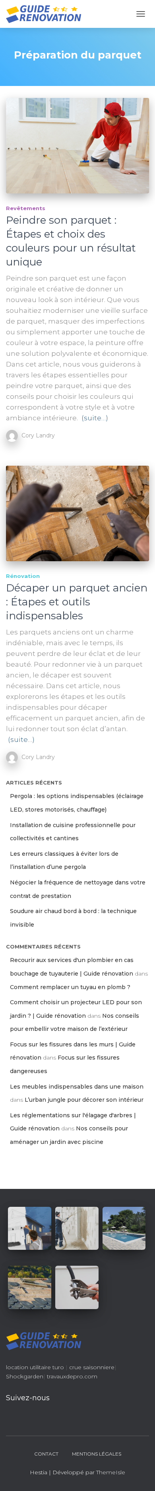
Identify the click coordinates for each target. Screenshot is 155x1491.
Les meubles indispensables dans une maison (76, 1086)
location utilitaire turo (35, 1367)
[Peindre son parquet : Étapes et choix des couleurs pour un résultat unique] (77, 145)
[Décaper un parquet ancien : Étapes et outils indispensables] (77, 513)
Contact (46, 1454)
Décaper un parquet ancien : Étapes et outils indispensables (76, 602)
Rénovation (23, 576)
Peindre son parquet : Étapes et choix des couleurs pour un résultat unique (71, 241)
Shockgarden (24, 1376)
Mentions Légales (96, 1454)
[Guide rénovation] (46, 14)
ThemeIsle (110, 1472)
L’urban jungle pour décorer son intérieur (84, 1099)
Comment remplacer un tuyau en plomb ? (70, 987)
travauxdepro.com (72, 1376)
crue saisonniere (91, 1367)
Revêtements (25, 208)
